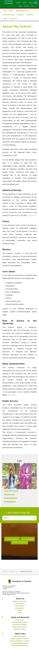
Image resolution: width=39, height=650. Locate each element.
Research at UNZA (19, 629)
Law (4, 10)
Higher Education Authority (19, 638)
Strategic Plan (19, 608)
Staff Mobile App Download (19, 645)
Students (32, 2)
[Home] (3, 2)
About (11, 10)
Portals (26, 6)
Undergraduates (22, 10)
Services (30, 14)
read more (32, 215)
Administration (19, 606)
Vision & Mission (19, 603)
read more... (12, 395)
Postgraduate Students (19, 627)
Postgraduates (9, 14)
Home (18, 2)
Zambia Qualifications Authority (19, 641)
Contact (19, 612)
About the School (11, 491)
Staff (20, 6)
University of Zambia (21, 581)
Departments (9, 494)
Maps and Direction (19, 636)
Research (20, 14)
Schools (19, 610)
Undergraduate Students (19, 622)
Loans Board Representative (19, 643)
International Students (19, 624)
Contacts (13, 19)
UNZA (24, 2)
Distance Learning (19, 542)
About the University (19, 601)
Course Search (19, 620)
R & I (32, 6)
